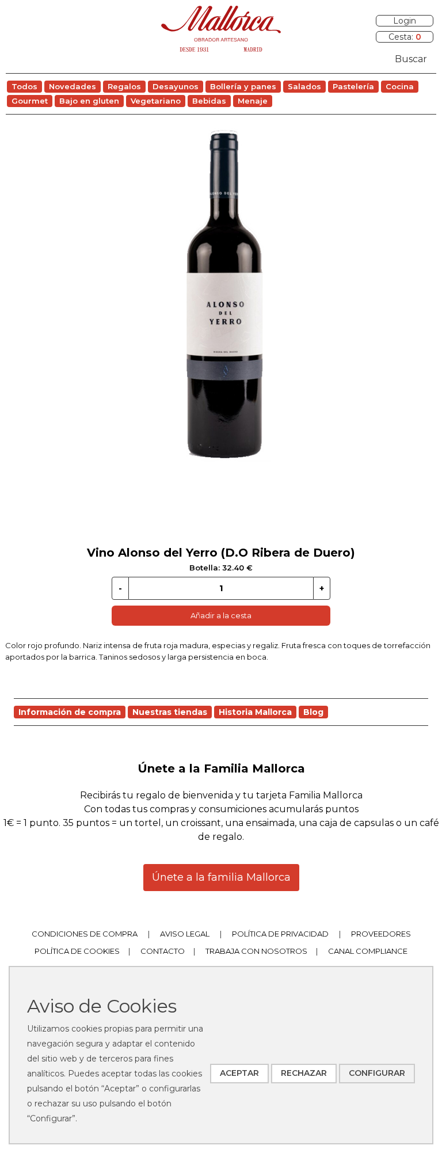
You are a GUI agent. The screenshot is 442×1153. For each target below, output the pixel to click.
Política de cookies (77, 951)
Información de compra (69, 712)
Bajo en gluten (89, 100)
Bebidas (209, 100)
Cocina (400, 86)
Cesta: (404, 37)
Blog (313, 712)
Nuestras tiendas (169, 712)
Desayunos (176, 86)
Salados (304, 86)
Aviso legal (184, 933)
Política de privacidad (280, 933)
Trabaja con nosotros (256, 951)
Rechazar (304, 1073)
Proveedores (381, 933)
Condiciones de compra (85, 933)
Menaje (253, 100)
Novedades (72, 86)
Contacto (162, 951)
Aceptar (239, 1073)
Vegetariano (156, 100)
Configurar (377, 1073)
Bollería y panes (243, 86)
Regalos (124, 86)
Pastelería (353, 86)
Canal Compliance (367, 951)
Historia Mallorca (255, 712)
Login (404, 21)
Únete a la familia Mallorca (221, 877)
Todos (24, 86)
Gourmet (30, 100)
